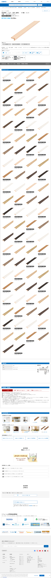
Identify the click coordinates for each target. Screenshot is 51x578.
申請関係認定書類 (40, 560)
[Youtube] (40, 551)
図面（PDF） (39, 559)
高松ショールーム (21, 563)
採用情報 (4, 558)
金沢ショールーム (21, 558)
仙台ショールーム (21, 557)
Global (4, 562)
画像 (38, 556)
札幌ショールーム (21, 556)
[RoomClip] (47, 551)
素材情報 (11, 556)
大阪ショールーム (21, 561)
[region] (25, 575)
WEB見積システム (12, 570)
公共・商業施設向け (12, 559)
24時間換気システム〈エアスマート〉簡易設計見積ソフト (42, 564)
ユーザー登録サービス (12, 569)
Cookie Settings (36, 575)
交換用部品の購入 (29, 560)
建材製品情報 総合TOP (12, 557)
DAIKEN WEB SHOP (12, 563)
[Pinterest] (42, 551)
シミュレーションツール (40, 563)
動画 (38, 562)
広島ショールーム (21, 562)
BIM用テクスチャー (40, 558)
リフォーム (11, 560)
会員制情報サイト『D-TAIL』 (13, 568)
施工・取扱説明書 (40, 561)
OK (41, 575)
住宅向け (11, 558)
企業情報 (4, 556)
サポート (28, 554)
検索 (46, 546)
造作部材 (6, 44)
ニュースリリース (5, 560)
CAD (38, 557)
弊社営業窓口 (30, 505)
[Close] (50, 575)
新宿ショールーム (21, 559)
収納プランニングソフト (12, 571)
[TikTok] (45, 551)
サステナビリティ (5, 557)
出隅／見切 (25, 44)
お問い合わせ (28, 562)
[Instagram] (37, 551)
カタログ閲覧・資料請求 (30, 557)
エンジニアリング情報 (12, 561)
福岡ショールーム (21, 564)
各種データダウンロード (30, 558)
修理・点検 (28, 561)
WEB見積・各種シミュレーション (31, 559)
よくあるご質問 (29, 556)
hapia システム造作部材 (16, 44)
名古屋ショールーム (21, 560)
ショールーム (21, 554)
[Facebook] (34, 551)
